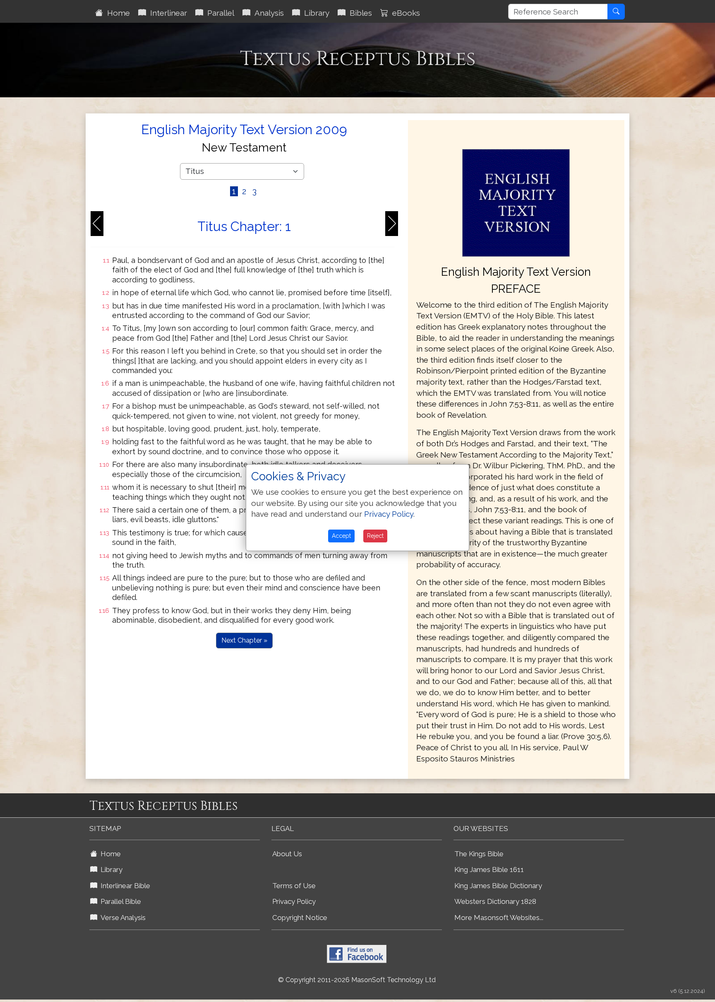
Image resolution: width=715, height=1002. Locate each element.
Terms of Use (294, 886)
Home (116, 12)
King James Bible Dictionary (498, 886)
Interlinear (166, 12)
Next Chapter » (244, 640)
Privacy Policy (294, 901)
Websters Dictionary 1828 (495, 901)
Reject (375, 535)
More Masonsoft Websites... (498, 917)
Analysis (267, 12)
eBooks (404, 12)
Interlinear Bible (123, 886)
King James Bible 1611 (489, 869)
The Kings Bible (479, 854)
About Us (287, 854)
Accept (341, 535)
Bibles (359, 12)
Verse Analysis (121, 917)
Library (314, 12)
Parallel (218, 12)
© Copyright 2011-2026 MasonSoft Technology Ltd (357, 980)
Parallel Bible (119, 901)
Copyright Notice (299, 917)
